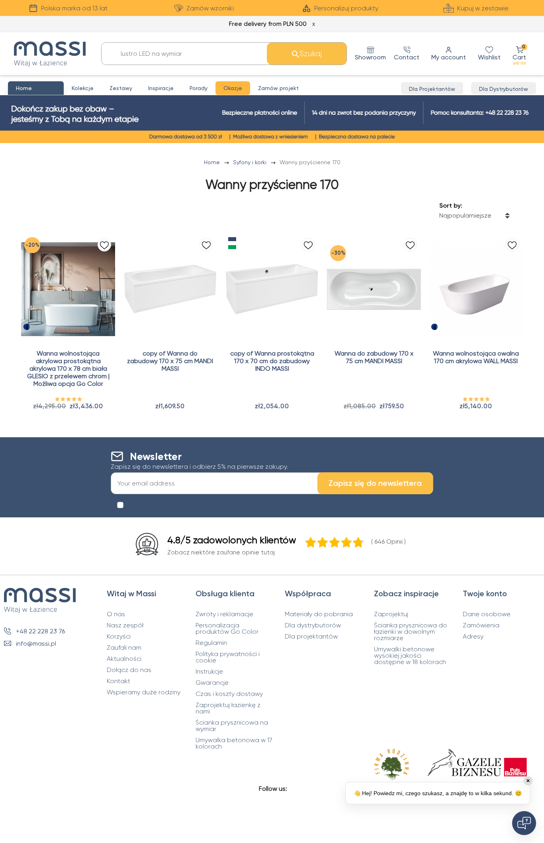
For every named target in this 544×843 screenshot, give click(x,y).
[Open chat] (524, 823)
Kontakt (118, 681)
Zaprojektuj (391, 614)
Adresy (473, 636)
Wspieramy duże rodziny (143, 692)
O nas (116, 614)
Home (212, 162)
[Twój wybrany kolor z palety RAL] (26, 327)
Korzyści (119, 636)
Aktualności (124, 659)
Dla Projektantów (432, 89)
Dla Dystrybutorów (503, 89)
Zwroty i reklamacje (224, 614)
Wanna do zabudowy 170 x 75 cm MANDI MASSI (374, 357)
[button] (519, 53)
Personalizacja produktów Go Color (227, 628)
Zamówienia (481, 625)
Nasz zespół (125, 625)
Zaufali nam (124, 648)
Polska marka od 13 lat (74, 8)
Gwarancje (212, 683)
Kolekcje (83, 88)
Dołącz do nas (129, 670)
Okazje (232, 88)
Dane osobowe (487, 614)
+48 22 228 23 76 (40, 631)
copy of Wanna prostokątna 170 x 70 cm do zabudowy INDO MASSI (272, 361)
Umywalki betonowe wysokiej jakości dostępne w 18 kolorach (410, 655)
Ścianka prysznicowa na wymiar (232, 725)
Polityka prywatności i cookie (228, 657)
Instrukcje (209, 671)
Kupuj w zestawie (483, 8)
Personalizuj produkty (346, 8)
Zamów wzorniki (210, 8)
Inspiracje (161, 88)
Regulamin (211, 643)
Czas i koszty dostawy (229, 694)
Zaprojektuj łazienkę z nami (228, 708)
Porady (198, 88)
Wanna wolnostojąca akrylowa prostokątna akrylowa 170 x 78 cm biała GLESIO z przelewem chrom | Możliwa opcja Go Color (68, 368)
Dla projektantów (311, 636)
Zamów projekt (278, 88)
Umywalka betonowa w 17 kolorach (234, 743)
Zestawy (121, 88)
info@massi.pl (36, 643)
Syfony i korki (250, 162)
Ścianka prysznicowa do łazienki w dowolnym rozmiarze (410, 631)
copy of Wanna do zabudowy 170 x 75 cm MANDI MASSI (170, 361)
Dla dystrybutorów (313, 625)
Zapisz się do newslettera (375, 483)
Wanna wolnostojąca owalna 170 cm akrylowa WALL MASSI (476, 357)
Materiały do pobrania (319, 614)
